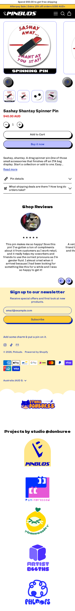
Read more (10, 169)
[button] (62, 13)
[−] (6, 124)
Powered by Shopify (36, 352)
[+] (19, 124)
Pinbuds (17, 352)
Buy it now (37, 144)
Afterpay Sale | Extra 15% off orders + (37, 6)
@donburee (58, 431)
